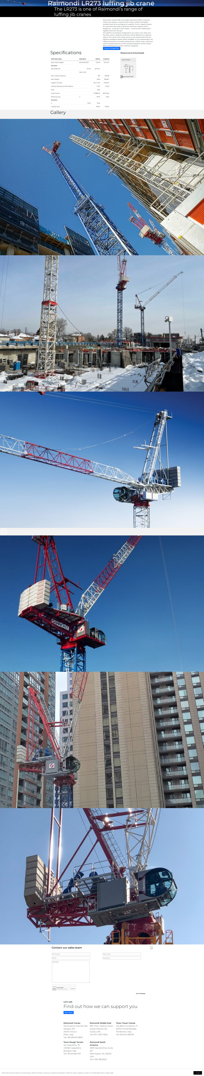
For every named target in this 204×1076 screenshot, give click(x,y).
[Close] (151, 947)
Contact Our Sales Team (111, 48)
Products (127, 2)
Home (101, 2)
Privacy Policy (96, 1073)
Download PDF (128, 77)
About (107, 2)
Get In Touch (69, 1012)
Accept (198, 1073)
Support (136, 2)
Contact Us (146, 2)
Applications (117, 2)
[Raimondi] (58, 2)
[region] (102, 1072)
